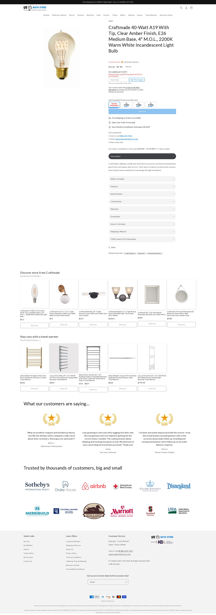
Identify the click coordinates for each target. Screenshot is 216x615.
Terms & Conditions (73, 557)
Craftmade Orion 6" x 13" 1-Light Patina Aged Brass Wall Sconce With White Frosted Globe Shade (62, 313)
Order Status (29, 553)
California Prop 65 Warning (76, 561)
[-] (114, 105)
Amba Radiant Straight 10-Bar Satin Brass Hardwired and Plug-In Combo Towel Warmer (33, 377)
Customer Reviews (73, 541)
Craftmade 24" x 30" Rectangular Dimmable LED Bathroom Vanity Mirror (152, 313)
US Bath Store (110, 601)
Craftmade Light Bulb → (155, 253)
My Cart (27, 541)
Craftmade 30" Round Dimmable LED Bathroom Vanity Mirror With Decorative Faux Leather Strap (180, 313)
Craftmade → (142, 253)
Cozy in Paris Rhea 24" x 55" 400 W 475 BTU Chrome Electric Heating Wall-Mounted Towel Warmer (64, 377)
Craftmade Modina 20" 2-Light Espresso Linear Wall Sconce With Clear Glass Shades (93, 313)
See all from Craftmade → (31, 276)
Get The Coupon (136, 80)
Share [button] (113, 247)
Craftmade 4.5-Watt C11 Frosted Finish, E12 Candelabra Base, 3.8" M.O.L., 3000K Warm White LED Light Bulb (33, 313)
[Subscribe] (125, 582)
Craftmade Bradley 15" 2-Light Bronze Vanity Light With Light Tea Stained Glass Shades (122, 313)
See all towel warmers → (30, 340)
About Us (69, 549)
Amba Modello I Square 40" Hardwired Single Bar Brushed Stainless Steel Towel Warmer (122, 377)
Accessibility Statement (75, 569)
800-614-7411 (126, 136)
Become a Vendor (72, 565)
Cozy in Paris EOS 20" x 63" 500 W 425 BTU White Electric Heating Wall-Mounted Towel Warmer (152, 377)
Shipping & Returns (73, 545)
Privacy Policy (71, 553)
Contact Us (28, 561)
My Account (28, 557)
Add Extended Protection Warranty (123, 100)
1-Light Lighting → (130, 253)
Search (26, 549)
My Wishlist (28, 545)
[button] (46, 15)
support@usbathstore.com (126, 139)
